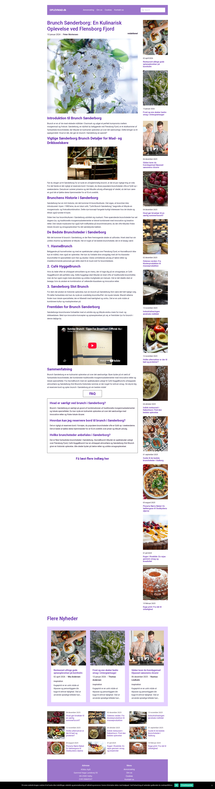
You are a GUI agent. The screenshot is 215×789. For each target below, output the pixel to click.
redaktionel (133, 33)
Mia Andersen (74, 677)
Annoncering (88, 10)
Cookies (108, 10)
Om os (99, 10)
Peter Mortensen (70, 34)
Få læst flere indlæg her (92, 458)
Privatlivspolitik (186, 785)
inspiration (58, 681)
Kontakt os (119, 10)
